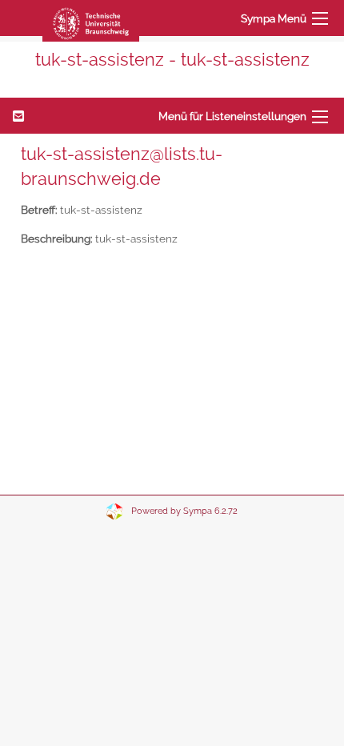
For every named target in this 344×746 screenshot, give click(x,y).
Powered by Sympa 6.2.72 (184, 511)
